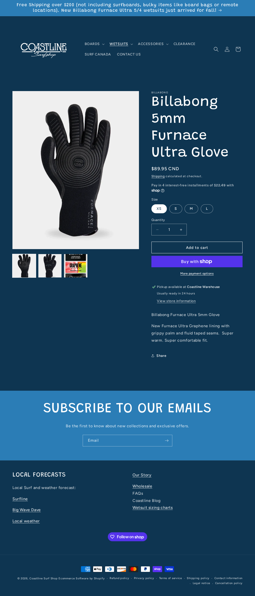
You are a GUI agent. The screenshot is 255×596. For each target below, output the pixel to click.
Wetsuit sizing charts (152, 507)
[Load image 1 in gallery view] (24, 265)
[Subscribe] (166, 440)
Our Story (141, 475)
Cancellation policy (229, 583)
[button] (94, 44)
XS (159, 209)
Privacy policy (144, 578)
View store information (176, 301)
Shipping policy (198, 578)
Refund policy (119, 578)
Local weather (26, 521)
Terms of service (170, 578)
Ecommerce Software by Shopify (82, 578)
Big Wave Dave (26, 509)
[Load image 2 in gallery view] (50, 265)
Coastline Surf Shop (43, 578)
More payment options (197, 273)
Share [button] (161, 356)
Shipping (158, 176)
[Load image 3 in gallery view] (75, 265)
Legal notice (201, 583)
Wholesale (142, 486)
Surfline (20, 498)
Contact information (228, 578)
